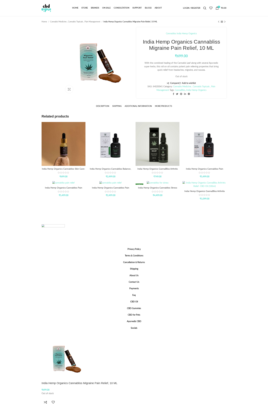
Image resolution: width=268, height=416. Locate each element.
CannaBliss (180, 90)
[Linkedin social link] (185, 94)
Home (44, 22)
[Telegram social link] (189, 94)
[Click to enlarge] (69, 89)
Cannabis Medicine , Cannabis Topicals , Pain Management (75, 22)
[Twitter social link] (177, 94)
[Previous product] (218, 21)
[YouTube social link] (136, 334)
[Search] (205, 8)
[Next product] (224, 21)
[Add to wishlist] (53, 402)
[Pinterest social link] (181, 94)
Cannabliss (171, 34)
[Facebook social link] (173, 94)
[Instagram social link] (134, 334)
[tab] (102, 106)
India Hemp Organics (187, 34)
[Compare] (45, 402)
